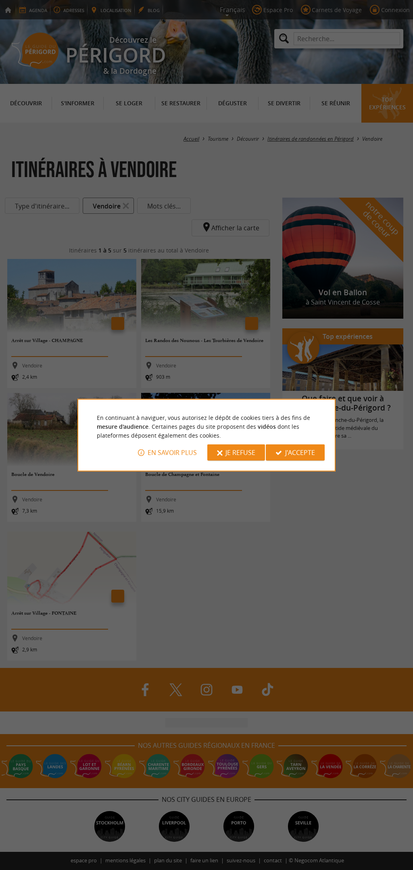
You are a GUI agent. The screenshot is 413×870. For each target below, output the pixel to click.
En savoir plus (172, 452)
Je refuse (240, 452)
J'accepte (300, 452)
